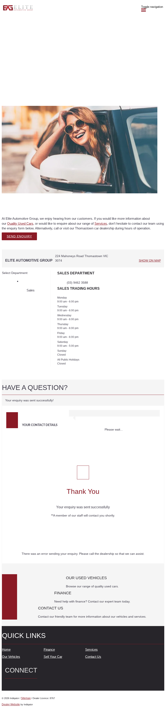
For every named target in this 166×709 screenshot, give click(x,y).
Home (6, 649)
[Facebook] (6, 684)
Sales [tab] (31, 290)
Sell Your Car (53, 656)
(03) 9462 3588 (77, 282)
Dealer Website (11, 704)
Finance (49, 649)
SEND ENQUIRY (19, 236)
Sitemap (26, 698)
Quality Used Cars (20, 223)
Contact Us (93, 656)
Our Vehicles (11, 656)
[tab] (83, 389)
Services (100, 223)
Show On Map (150, 260)
